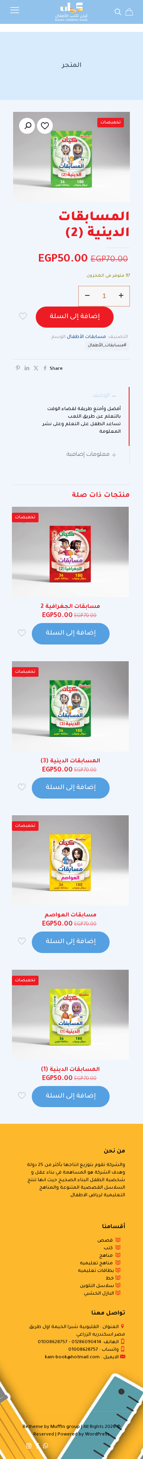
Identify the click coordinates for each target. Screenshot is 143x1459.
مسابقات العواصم (70, 915)
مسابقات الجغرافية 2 (70, 607)
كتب (109, 1248)
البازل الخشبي (99, 1294)
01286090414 (86, 1342)
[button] (27, 126)
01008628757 (53, 1342)
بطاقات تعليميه (96, 1271)
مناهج (107, 1256)
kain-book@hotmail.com (72, 1357)
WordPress (97, 1435)
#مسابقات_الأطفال (107, 345)
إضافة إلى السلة (75, 316)
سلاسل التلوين (97, 1286)
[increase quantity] (121, 296)
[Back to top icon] (126, 1442)
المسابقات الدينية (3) (70, 761)
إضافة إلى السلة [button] (71, 633)
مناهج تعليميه (97, 1263)
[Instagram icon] (29, 1447)
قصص (106, 1241)
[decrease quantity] (87, 296)
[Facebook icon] (37, 1447)
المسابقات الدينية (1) (70, 1070)
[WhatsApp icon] (45, 1447)
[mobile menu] (14, 12)
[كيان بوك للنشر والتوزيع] (71, 12)
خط (110, 1278)
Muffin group (65, 1427)
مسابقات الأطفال (86, 337)
